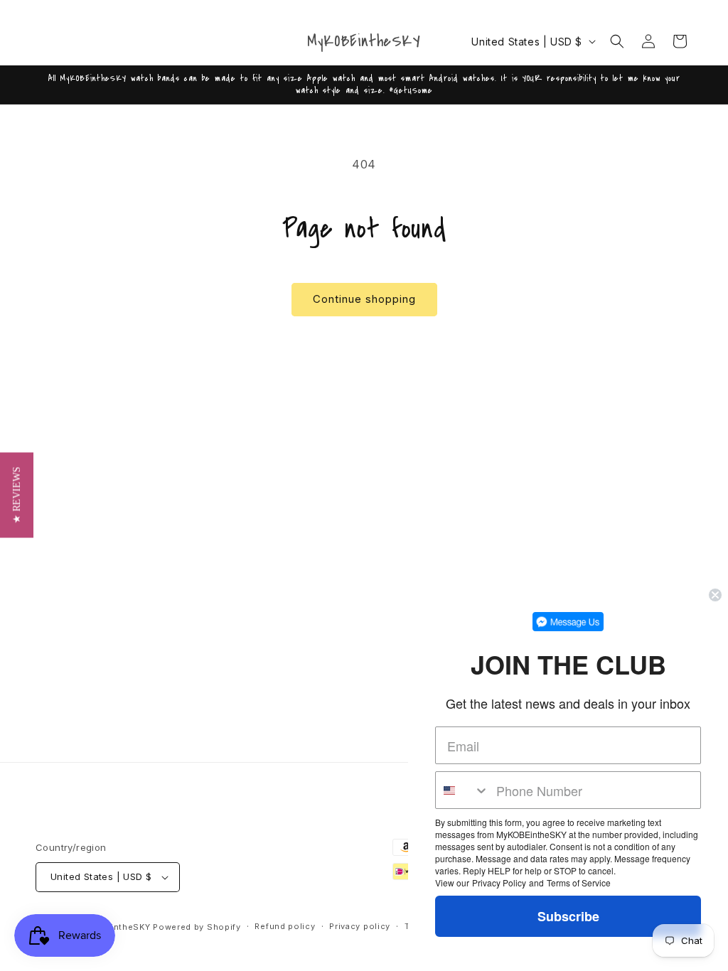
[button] (617, 41)
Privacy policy (359, 926)
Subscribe (568, 916)
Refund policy (285, 926)
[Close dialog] (715, 595)
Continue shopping (364, 299)
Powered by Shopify (197, 927)
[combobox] (462, 790)
